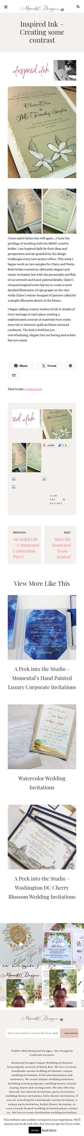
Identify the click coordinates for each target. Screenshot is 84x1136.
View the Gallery (56, 499)
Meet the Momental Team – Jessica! (61, 547)
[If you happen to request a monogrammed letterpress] (21, 944)
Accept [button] (35, 1130)
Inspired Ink (33, 389)
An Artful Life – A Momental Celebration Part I (26, 547)
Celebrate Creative (42, 1054)
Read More (49, 1130)
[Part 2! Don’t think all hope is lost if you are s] (21, 986)
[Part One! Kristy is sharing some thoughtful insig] (63, 986)
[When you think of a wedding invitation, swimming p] (63, 944)
